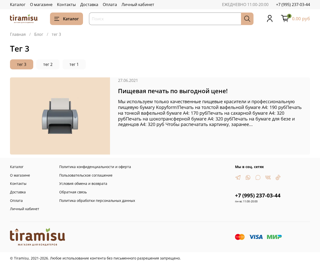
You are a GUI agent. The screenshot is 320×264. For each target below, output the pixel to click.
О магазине (41, 4)
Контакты (66, 4)
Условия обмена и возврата (83, 183)
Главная (18, 34)
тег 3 (21, 64)
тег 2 (47, 64)
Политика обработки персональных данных (97, 200)
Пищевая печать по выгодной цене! (173, 91)
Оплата (110, 4)
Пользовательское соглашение (85, 175)
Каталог (18, 4)
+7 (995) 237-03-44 (293, 4)
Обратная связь (73, 192)
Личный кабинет (138, 4)
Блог (38, 34)
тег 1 (74, 64)
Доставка (89, 4)
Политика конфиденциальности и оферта (95, 166)
